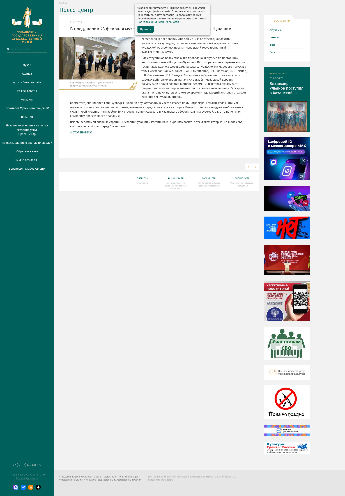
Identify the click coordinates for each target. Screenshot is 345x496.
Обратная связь (27, 151)
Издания (27, 116)
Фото (272, 45)
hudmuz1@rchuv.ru (27, 478)
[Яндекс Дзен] (38, 487)
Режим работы (27, 91)
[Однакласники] (30, 487)
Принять (145, 29)
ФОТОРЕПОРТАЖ (81, 132)
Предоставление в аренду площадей (27, 142)
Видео (273, 52)
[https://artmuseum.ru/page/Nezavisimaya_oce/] (287, 375)
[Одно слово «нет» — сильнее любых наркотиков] (287, 230)
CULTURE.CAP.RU (242, 178)
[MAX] (15, 487)
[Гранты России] (287, 450)
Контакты (26, 99)
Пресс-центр (27, 134)
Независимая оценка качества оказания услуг (27, 127)
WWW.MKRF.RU (208, 178)
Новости (275, 37)
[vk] (23, 487)
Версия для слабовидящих (27, 168)
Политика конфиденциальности (158, 22)
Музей (27, 65)
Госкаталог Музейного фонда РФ (26, 108)
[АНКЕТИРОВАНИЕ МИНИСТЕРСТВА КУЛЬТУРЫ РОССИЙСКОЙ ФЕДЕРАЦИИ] (287, 303)
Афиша (27, 73)
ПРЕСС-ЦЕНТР (280, 20)
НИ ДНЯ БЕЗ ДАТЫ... (279, 74)
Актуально (276, 30)
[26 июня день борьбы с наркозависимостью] (287, 405)
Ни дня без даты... (27, 160)
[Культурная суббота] (287, 433)
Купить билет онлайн (27, 82)
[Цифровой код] (287, 161)
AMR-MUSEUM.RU (175, 178)
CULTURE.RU (142, 178)
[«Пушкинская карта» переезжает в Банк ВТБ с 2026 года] (287, 201)
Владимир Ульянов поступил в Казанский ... (286, 88)
